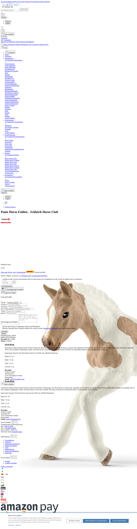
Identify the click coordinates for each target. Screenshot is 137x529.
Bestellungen (30, 42)
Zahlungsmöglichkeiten (12, 444)
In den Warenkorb (7, 286)
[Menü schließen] (5, 62)
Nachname (5, 307)
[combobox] (10, 10)
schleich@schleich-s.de (17, 379)
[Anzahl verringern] (4, 282)
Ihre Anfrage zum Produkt (10, 322)
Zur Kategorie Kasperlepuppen (14, 137)
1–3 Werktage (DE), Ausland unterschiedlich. (33, 276)
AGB (6, 447)
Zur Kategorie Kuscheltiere (13, 177)
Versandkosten (9, 440)
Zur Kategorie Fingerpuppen (14, 122)
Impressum (8, 453)
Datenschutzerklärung (50, 328)
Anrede (4, 303)
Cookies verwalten (11, 463)
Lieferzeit (8, 442)
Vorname (4, 305)
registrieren (7, 40)
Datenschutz (11, 525)
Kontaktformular (16, 432)
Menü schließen (9, 34)
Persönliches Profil (13, 42)
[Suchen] (22, 9)
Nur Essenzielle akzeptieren (96, 521)
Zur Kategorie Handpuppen (13, 60)
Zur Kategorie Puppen (12, 155)
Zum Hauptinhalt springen (9, 2)
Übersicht (4, 42)
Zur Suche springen (24, 2)
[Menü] (1, 12)
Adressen (22, 42)
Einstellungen (74, 521)
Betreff (3, 313)
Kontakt (7, 461)
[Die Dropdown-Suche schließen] (26, 9)
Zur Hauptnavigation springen (40, 2)
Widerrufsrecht (9, 449)
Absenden (4, 331)
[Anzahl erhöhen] (14, 282)
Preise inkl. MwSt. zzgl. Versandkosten (13, 272)
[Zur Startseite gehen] (11, 7)
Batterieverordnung (11, 446)
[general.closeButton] (1, 301)
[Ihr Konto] (3, 30)
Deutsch (8, 21)
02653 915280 (8, 426)
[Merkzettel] (2, 28)
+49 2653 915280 (10, 428)
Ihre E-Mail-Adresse (8, 309)
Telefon (3, 311)
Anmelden (4, 38)
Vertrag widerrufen (7, 466)
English (8, 23)
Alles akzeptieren (119, 521)
